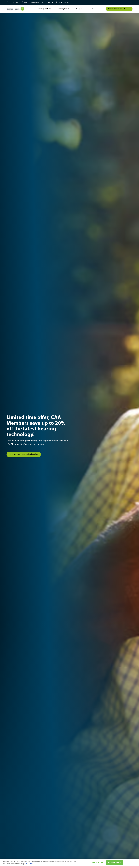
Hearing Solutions (44, 9)
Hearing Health (63, 9)
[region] (69, 862)
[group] (13, 2)
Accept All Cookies (114, 862)
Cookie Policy (28, 863)
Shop (89, 9)
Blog (78, 9)
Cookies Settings (97, 862)
